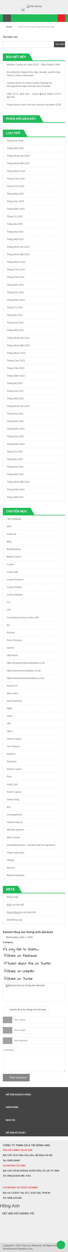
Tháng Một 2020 (15, 474)
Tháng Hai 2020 (15, 467)
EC (8, 625)
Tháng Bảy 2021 (15, 421)
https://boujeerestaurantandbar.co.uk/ (26, 663)
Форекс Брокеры (16, 875)
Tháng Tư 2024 (15, 307)
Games (10, 647)
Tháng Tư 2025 (15, 216)
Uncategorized (14, 814)
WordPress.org (14, 920)
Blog (9, 541)
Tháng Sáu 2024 (15, 292)
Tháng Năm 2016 (16, 489)
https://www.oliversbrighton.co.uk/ (24, 670)
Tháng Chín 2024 (16, 269)
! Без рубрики (14, 519)
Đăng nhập (12, 897)
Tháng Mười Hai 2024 (18, 247)
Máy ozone (12, 693)
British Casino (14, 556)
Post (9, 776)
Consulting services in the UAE (23, 617)
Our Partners (13, 746)
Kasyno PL (12, 685)
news (9, 716)
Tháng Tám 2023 (15, 368)
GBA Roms (12, 655)
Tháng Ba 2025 (15, 224)
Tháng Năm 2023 (16, 375)
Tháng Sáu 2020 (15, 436)
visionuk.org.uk (14, 822)
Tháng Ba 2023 (15, 383)
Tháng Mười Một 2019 (18, 482)
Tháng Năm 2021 (16, 429)
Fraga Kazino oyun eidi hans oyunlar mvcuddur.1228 (34, 104)
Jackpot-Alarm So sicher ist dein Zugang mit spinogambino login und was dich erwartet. (29, 84)
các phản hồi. (21, 912)
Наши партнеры (15, 852)
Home (9, 27)
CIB (9, 610)
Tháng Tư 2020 (15, 451)
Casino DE (12, 572)
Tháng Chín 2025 (16, 178)
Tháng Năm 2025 (16, 209)
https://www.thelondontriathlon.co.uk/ (25, 678)
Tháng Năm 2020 (16, 444)
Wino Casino (13, 837)
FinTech (11, 632)
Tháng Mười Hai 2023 (18, 338)
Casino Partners (15, 579)
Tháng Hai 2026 (15, 140)
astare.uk (11, 534)
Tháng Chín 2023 (16, 360)
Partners (11, 754)
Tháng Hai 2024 (15, 322)
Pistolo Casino (14, 769)
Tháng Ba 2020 (15, 459)
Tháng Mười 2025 (16, 171)
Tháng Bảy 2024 (15, 285)
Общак (10, 860)
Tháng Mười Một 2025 (18, 163)
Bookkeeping (13, 549)
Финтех (11, 867)
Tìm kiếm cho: (10, 37)
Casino (10, 564)
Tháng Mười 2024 (16, 262)
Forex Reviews (14, 640)
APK (9, 526)
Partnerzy (12, 761)
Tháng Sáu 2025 (15, 201)
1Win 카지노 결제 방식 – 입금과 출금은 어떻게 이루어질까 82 (34, 95)
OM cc (10, 731)
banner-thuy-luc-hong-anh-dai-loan (27, 1009)
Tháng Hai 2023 (15, 391)
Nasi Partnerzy (14, 701)
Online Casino (14, 739)
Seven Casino (14, 792)
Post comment (18, 1077)
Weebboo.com (25, 1248)
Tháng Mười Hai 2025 (18, 156)
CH (8, 602)
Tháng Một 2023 (15, 398)
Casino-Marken (15, 594)
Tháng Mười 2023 (16, 353)
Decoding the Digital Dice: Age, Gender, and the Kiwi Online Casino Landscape (34, 74)
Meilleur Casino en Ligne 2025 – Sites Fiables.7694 (33, 64)
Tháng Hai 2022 (15, 413)
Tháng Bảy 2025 (15, 194)
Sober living (13, 799)
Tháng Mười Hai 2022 (18, 406)
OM (8, 723)
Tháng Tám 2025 (15, 186)
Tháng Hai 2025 (15, 231)
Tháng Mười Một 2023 (18, 345)
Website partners (15, 829)
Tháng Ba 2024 (15, 315)
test (8, 807)
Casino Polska (14, 587)
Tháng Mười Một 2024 (18, 254)
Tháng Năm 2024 (16, 300)
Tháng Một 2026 (15, 148)
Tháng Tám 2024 (15, 277)
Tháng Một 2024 (15, 330)
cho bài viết (15, 904)
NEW (9, 708)
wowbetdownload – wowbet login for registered (31, 845)
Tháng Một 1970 (15, 497)
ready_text (12, 784)
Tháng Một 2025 (15, 239)
